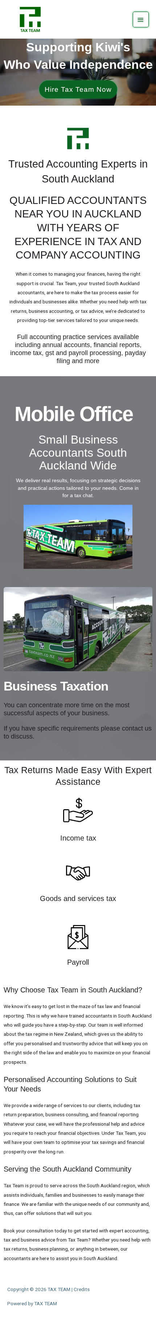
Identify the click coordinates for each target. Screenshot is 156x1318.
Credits (82, 1289)
